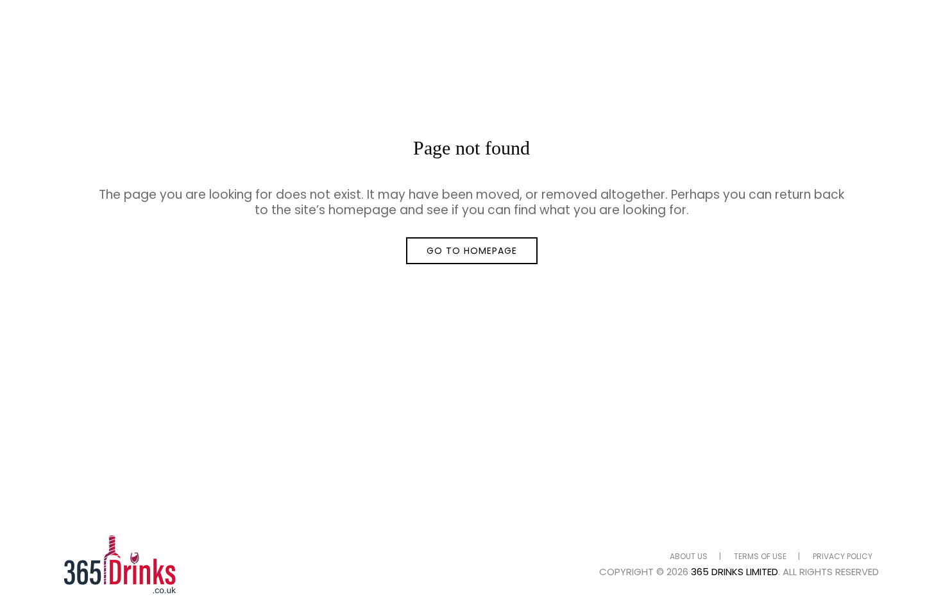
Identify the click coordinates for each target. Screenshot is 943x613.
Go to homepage (472, 250)
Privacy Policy (842, 556)
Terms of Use (760, 556)
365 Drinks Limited (734, 571)
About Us (689, 556)
